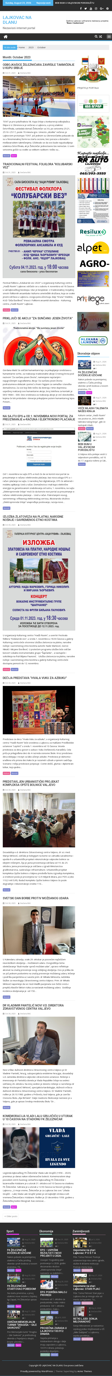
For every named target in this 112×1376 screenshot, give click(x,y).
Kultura (6, 310)
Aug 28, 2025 (62, 1281)
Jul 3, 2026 (95, 1239)
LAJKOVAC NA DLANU (17, 20)
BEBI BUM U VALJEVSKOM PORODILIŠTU (74, 2)
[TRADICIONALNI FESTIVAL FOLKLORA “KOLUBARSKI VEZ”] (39, 226)
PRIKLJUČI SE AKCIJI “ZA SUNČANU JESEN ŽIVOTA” (38, 318)
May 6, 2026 (96, 1308)
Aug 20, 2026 (29, 1275)
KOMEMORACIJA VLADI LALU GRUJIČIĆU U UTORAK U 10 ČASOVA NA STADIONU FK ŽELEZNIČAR (38, 1117)
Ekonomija (45, 1276)
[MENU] (109, 36)
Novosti (6, 156)
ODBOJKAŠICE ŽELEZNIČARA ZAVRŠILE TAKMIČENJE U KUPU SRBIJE (38, 66)
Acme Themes (84, 1371)
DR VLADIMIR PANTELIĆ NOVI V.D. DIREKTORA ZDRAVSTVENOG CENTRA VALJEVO (33, 1007)
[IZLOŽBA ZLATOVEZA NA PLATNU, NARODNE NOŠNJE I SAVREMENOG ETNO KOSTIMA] (39, 579)
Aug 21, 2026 (100, 362)
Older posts (11, 1216)
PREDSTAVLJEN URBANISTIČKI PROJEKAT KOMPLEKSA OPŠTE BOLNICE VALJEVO (31, 783)
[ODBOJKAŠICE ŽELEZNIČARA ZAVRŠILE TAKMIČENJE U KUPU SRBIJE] (39, 96)
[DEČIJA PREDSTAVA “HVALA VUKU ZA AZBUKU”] (39, 710)
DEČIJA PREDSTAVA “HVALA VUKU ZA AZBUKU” (35, 678)
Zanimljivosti (87, 1270)
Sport (14, 156)
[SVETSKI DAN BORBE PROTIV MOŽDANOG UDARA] (39, 930)
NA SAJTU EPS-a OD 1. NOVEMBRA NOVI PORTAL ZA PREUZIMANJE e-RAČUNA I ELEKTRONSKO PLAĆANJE (39, 417)
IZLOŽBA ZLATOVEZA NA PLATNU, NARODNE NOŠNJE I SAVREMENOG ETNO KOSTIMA (33, 518)
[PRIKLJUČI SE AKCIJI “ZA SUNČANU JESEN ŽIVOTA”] (39, 345)
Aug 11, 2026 (29, 1311)
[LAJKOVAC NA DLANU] (5, 36)
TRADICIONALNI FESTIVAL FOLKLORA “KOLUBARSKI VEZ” (37, 165)
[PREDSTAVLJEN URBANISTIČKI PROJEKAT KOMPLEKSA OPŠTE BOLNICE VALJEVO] (39, 820)
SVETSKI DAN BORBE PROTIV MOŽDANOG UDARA (36, 898)
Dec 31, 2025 (62, 1239)
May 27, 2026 (96, 1275)
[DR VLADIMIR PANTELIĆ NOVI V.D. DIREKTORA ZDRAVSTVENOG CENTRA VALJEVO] (39, 1041)
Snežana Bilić (25, 73)
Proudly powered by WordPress (36, 1371)
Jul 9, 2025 (61, 1317)
